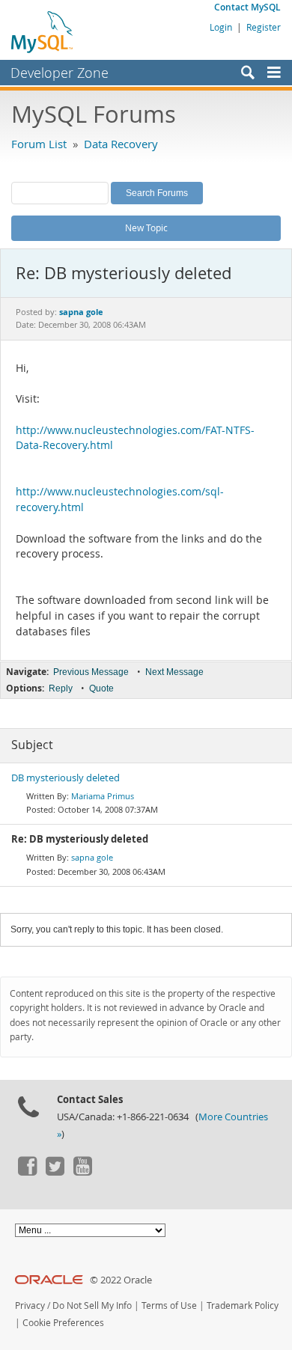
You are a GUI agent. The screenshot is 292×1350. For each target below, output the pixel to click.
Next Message (174, 672)
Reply (61, 688)
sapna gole (92, 857)
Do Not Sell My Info (92, 1305)
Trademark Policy (243, 1305)
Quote (101, 688)
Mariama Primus (102, 795)
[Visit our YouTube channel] (82, 1172)
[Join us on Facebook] (27, 1172)
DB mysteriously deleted (65, 778)
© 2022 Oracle (121, 1280)
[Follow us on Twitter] (55, 1172)
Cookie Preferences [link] (63, 1322)
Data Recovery (121, 143)
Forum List (39, 143)
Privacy (30, 1305)
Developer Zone (59, 73)
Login (221, 27)
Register (263, 27)
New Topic (146, 227)
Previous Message (91, 672)
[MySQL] (42, 31)
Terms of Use (169, 1305)
